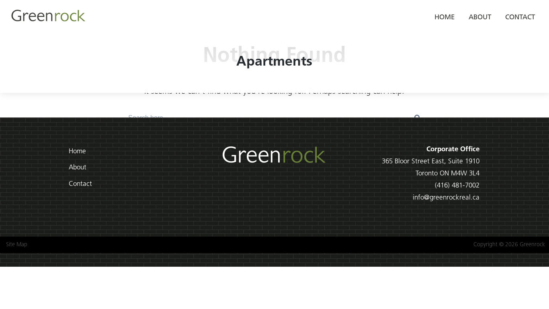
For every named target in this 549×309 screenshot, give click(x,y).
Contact (520, 17)
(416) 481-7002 (457, 185)
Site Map (16, 245)
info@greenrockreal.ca (446, 197)
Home (444, 17)
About (480, 17)
